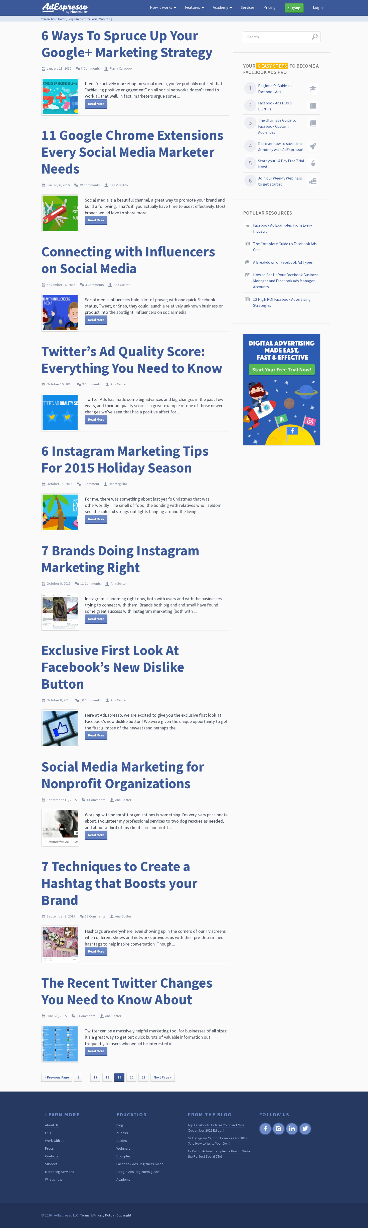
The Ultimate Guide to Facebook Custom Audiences (277, 126)
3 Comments (94, 284)
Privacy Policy (103, 1215)
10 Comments (90, 700)
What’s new (53, 1179)
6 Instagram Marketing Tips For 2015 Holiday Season (125, 459)
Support (51, 1164)
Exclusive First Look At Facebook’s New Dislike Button (112, 666)
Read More (96, 103)
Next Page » (162, 1077)
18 (107, 1077)
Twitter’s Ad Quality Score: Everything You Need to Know (131, 359)
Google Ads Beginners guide (137, 1171)
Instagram (278, 1134)
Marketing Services (59, 1171)
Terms (85, 1215)
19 (119, 1077)
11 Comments (90, 583)
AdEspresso (66, 8)
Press (49, 1148)
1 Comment (90, 484)
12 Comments (95, 916)
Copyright (123, 1215)
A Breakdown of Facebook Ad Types (283, 262)
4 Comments (96, 800)
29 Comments (89, 185)
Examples (123, 1156)
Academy (123, 1179)
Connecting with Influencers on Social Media (128, 260)
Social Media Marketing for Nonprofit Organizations (122, 775)
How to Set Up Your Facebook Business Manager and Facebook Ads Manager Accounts (285, 280)
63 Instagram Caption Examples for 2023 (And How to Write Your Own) (217, 1141)
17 (95, 1077)
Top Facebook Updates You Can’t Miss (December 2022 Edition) (216, 1128)
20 (131, 1077)
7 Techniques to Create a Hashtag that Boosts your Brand (119, 882)
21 (143, 1077)
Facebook (265, 1134)
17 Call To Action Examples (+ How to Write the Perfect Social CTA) (219, 1154)
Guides (121, 1140)
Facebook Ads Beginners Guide (139, 1164)
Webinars (123, 1148)
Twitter (305, 1134)
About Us (52, 1125)
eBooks (122, 1133)
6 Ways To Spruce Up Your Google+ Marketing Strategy (127, 44)
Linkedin (291, 1134)
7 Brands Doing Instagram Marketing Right (120, 559)
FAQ (48, 1133)
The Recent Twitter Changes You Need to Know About (127, 991)
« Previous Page (57, 1077)
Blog (70, 19)
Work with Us (54, 1140)
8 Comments (90, 68)
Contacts (52, 1156)
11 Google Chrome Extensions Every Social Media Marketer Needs (132, 151)
